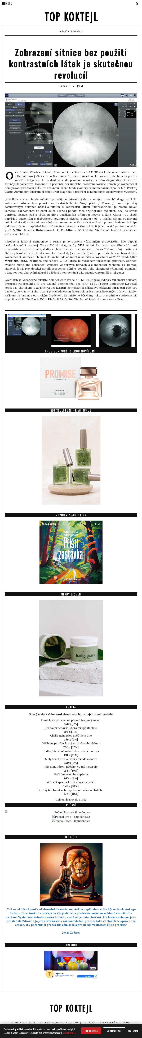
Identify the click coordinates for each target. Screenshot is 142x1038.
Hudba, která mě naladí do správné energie (71, 751)
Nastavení (133, 1030)
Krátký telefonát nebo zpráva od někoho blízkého (71, 790)
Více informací (69, 1033)
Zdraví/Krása (76, 31)
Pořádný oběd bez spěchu (71, 774)
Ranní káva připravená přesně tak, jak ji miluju (71, 720)
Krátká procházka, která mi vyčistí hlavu (71, 728)
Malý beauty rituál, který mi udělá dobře (71, 759)
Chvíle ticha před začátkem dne (71, 735)
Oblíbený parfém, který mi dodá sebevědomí (71, 743)
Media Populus (67, 1022)
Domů (64, 31)
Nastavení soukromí (115, 1022)
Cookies (89, 1022)
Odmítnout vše (114, 1030)
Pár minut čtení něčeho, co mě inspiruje (71, 766)
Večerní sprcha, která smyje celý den (71, 782)
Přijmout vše (91, 1030)
